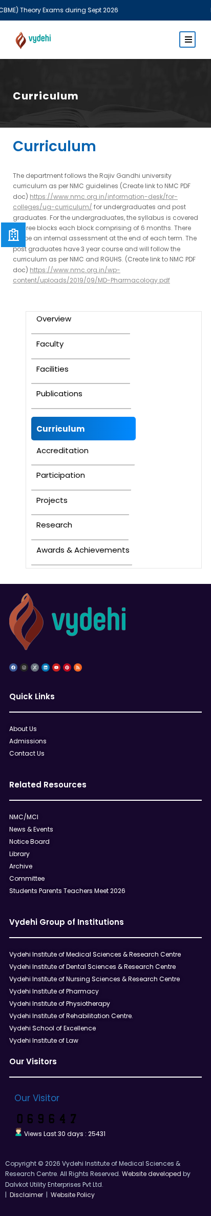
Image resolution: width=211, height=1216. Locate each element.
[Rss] (78, 667)
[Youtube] (56, 667)
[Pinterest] (67, 667)
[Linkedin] (45, 667)
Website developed (151, 1173)
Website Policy (71, 1194)
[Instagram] (24, 667)
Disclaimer (25, 1194)
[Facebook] (13, 667)
